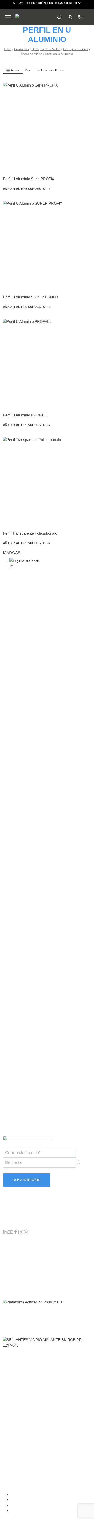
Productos (11, 1240)
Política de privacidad (28, 1505)
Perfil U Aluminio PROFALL (25, 415)
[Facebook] (15, 1233)
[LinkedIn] (5, 1233)
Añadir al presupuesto (24, 189)
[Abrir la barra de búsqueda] (59, 17)
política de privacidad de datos (55, 1170)
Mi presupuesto (15, 1255)
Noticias (9, 1269)
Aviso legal (21, 1500)
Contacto (10, 1284)
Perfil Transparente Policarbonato (30, 533)
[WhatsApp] (25, 1233)
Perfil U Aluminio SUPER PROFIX (31, 297)
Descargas (12, 1277)
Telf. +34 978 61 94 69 (21, 1213)
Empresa (10, 1262)
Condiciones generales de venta (36, 1494)
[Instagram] (20, 1233)
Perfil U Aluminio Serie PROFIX (28, 179)
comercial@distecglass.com (25, 1222)
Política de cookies (26, 1511)
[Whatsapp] (68, 17)
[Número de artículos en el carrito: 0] (89, 17)
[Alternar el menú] (8, 17)
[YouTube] (10, 1233)
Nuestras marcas (16, 1247)
